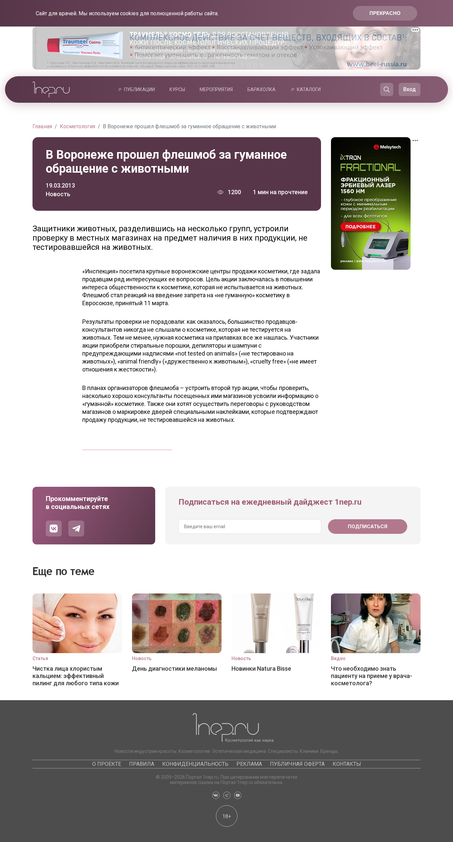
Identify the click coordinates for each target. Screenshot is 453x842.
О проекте (106, 764)
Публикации (139, 89)
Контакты (347, 764)
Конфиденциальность (195, 764)
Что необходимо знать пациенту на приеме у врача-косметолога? (371, 676)
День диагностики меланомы (174, 668)
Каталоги (309, 89)
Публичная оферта (297, 764)
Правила (141, 764)
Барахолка (261, 89)
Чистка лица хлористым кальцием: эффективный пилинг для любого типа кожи (75, 676)
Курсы (177, 89)
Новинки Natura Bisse (261, 668)
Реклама (249, 764)
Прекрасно (385, 13)
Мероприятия (216, 89)
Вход (409, 89)
